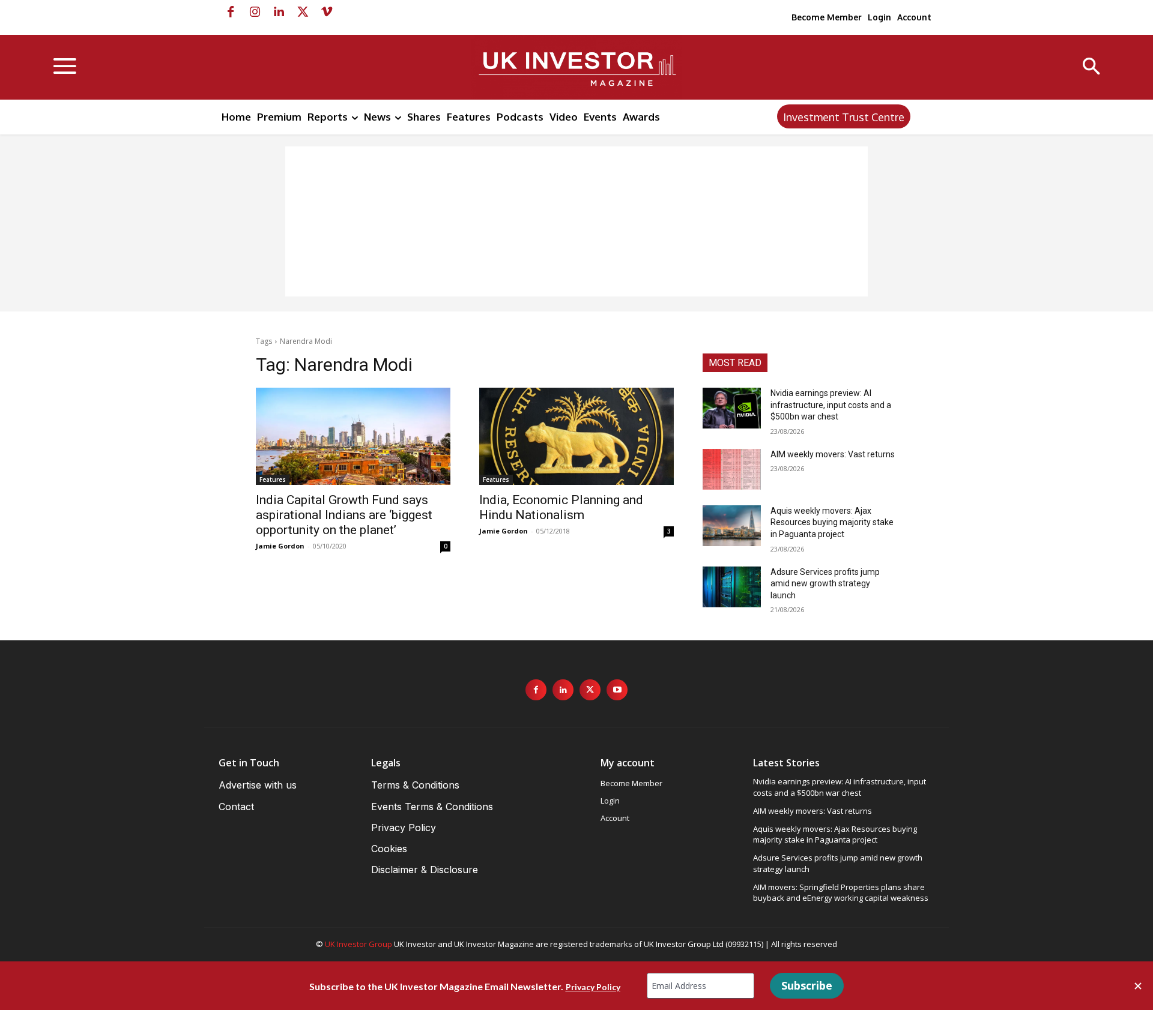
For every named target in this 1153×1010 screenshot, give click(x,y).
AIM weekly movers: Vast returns (832, 454)
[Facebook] (231, 12)
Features (272, 479)
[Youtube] (617, 689)
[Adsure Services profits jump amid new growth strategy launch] (732, 587)
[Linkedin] (279, 12)
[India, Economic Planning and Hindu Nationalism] (576, 436)
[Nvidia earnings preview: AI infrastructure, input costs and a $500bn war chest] (732, 408)
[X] (303, 12)
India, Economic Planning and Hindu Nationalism (561, 507)
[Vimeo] (327, 12)
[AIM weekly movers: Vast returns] (732, 469)
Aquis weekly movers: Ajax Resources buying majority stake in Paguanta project (832, 522)
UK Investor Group (358, 944)
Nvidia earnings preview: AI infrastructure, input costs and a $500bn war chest (830, 404)
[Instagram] (255, 12)
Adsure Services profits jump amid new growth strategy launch (825, 583)
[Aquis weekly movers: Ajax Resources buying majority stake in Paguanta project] (732, 525)
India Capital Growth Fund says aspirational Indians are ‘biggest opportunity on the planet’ (344, 515)
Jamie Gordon (280, 545)
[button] (1091, 67)
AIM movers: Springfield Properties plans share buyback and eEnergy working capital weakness (840, 892)
